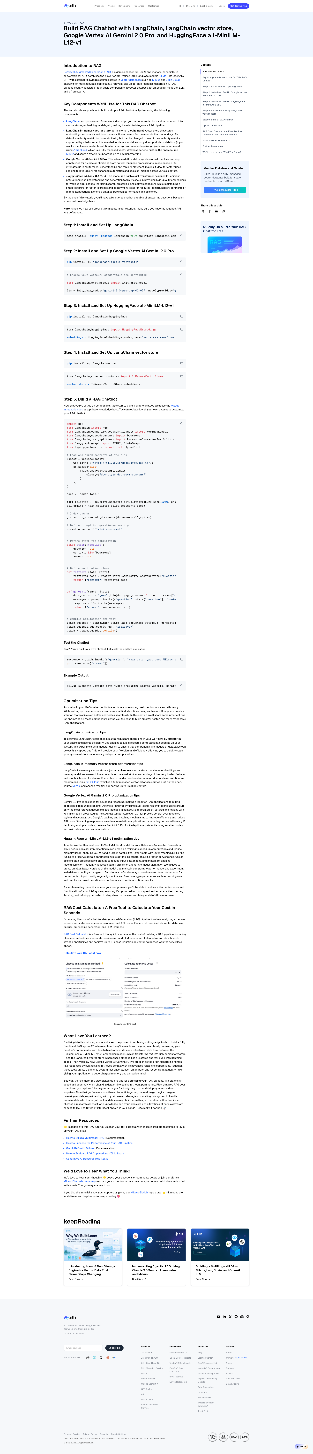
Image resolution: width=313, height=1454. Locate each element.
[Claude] (107, 1357)
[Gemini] (114, 1357)
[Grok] (101, 1357)
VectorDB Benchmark (180, 1363)
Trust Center (204, 1411)
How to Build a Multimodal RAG (85, 1138)
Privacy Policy (90, 1434)
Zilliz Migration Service (152, 1368)
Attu (143, 1394)
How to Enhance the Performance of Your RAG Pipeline (99, 1143)
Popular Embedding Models (207, 1380)
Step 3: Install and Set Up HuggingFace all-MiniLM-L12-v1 (224, 103)
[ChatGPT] (87, 1357)
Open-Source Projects (180, 1357)
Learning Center (205, 1357)
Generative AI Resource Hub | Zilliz (87, 1158)
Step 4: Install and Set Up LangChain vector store (222, 112)
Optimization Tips (212, 125)
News (229, 1363)
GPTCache (146, 1389)
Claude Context (148, 1383)
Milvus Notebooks (178, 1382)
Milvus (156, 80)
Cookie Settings (119, 1434)
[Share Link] (223, 211)
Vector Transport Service (149, 1406)
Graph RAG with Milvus (80, 1148)
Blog (200, 1352)
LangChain (73, 121)
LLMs (162, 76)
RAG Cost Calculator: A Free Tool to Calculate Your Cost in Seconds (222, 133)
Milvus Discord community (80, 1181)
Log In (222, 6)
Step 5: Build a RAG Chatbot (217, 119)
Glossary (202, 1392)
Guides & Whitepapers (208, 1373)
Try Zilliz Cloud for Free (225, 189)
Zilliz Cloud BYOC (149, 1357)
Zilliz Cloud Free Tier (151, 1363)
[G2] (247, 1316)
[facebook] (209, 211)
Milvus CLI (146, 1399)
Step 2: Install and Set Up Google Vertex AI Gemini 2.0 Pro (224, 94)
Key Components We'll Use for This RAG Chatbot (224, 79)
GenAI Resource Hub (207, 1363)
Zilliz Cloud (173, 80)
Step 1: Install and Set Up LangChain (222, 86)
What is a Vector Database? (206, 1404)
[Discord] (242, 1316)
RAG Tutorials (176, 1376)
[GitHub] (236, 1316)
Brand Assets (232, 1383)
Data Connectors (206, 1387)
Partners (230, 1368)
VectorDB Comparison (209, 1368)
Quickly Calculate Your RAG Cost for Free (224, 229)
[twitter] (203, 211)
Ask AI (303, 1446)
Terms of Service (72, 1434)
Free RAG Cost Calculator (177, 1370)
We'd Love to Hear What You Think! (221, 152)
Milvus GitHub (139, 1192)
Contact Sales (233, 1378)
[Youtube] (218, 1316)
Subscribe (114, 1347)
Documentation (177, 1352)
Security (104, 1434)
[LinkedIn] (224, 1316)
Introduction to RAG (213, 71)
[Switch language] (180, 6)
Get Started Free (238, 6)
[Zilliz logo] (70, 6)
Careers (230, 1357)
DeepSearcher (148, 1378)
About (229, 1352)
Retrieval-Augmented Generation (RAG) (87, 72)
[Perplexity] (94, 1357)
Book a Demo (207, 6)
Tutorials (72, 23)
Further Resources (212, 146)
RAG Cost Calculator (76, 934)
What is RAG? (204, 1397)
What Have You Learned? (216, 140)
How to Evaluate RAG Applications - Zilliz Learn (95, 1153)
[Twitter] (230, 1316)
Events (229, 1373)
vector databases (131, 80)
